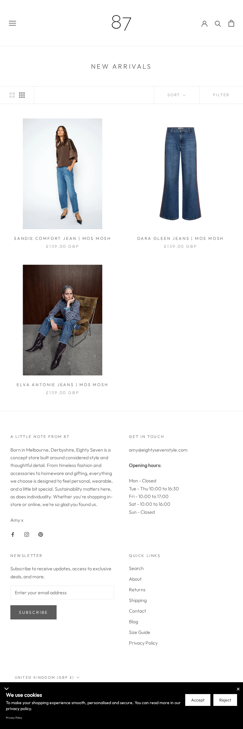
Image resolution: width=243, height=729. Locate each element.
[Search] (218, 23)
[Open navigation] (12, 23)
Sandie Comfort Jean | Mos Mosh (62, 238)
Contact (137, 611)
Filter (221, 94)
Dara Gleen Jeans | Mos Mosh (180, 238)
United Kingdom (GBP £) (44, 677)
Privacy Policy (143, 643)
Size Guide (139, 632)
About (135, 579)
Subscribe (33, 612)
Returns (137, 589)
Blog (133, 621)
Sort (174, 94)
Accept (197, 700)
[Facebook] (12, 533)
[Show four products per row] (22, 94)
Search (136, 568)
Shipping (138, 600)
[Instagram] (26, 533)
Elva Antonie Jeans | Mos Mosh (62, 384)
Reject (225, 700)
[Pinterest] (40, 533)
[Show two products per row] (12, 94)
